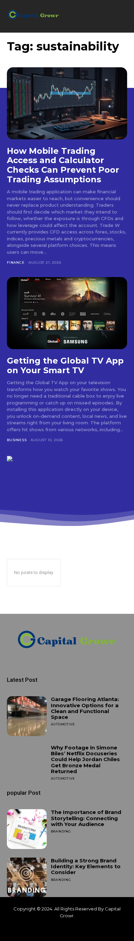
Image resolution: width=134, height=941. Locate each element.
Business (16, 440)
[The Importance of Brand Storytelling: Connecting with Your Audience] (27, 829)
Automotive (63, 724)
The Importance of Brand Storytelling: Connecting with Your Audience (86, 818)
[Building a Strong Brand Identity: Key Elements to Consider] (27, 877)
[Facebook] (55, 930)
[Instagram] (67, 930)
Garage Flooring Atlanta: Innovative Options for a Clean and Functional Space (85, 708)
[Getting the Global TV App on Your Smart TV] (67, 313)
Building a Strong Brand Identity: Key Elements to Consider (86, 866)
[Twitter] (79, 930)
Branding (61, 831)
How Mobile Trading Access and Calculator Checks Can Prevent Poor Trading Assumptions (63, 165)
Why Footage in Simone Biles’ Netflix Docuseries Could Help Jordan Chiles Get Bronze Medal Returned (85, 759)
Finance (16, 262)
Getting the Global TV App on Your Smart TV (65, 365)
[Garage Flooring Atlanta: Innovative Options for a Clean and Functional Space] (27, 716)
